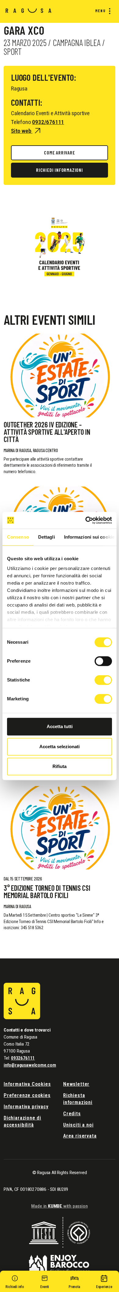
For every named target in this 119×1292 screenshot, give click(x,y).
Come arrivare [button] (59, 152)
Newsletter (76, 1084)
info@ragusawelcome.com (30, 1065)
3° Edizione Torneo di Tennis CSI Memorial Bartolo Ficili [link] (47, 891)
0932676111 (23, 1058)
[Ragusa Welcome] (28, 10)
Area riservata (79, 1136)
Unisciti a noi (78, 1125)
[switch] (103, 661)
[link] (59, 375)
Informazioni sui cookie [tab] (89, 537)
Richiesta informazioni (77, 1098)
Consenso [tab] (18, 537)
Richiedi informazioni (59, 170)
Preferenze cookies (27, 1095)
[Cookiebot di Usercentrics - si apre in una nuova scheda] (85, 520)
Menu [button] (100, 11)
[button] (15, 1282)
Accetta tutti (60, 726)
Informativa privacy (26, 1107)
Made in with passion (59, 1206)
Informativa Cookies (27, 1084)
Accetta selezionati (59, 746)
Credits (72, 1114)
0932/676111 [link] (48, 122)
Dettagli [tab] (46, 537)
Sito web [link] (21, 130)
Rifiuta (59, 766)
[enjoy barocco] (59, 1260)
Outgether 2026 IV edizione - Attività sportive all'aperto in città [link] (47, 432)
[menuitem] (101, 10)
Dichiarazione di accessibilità (22, 1121)
